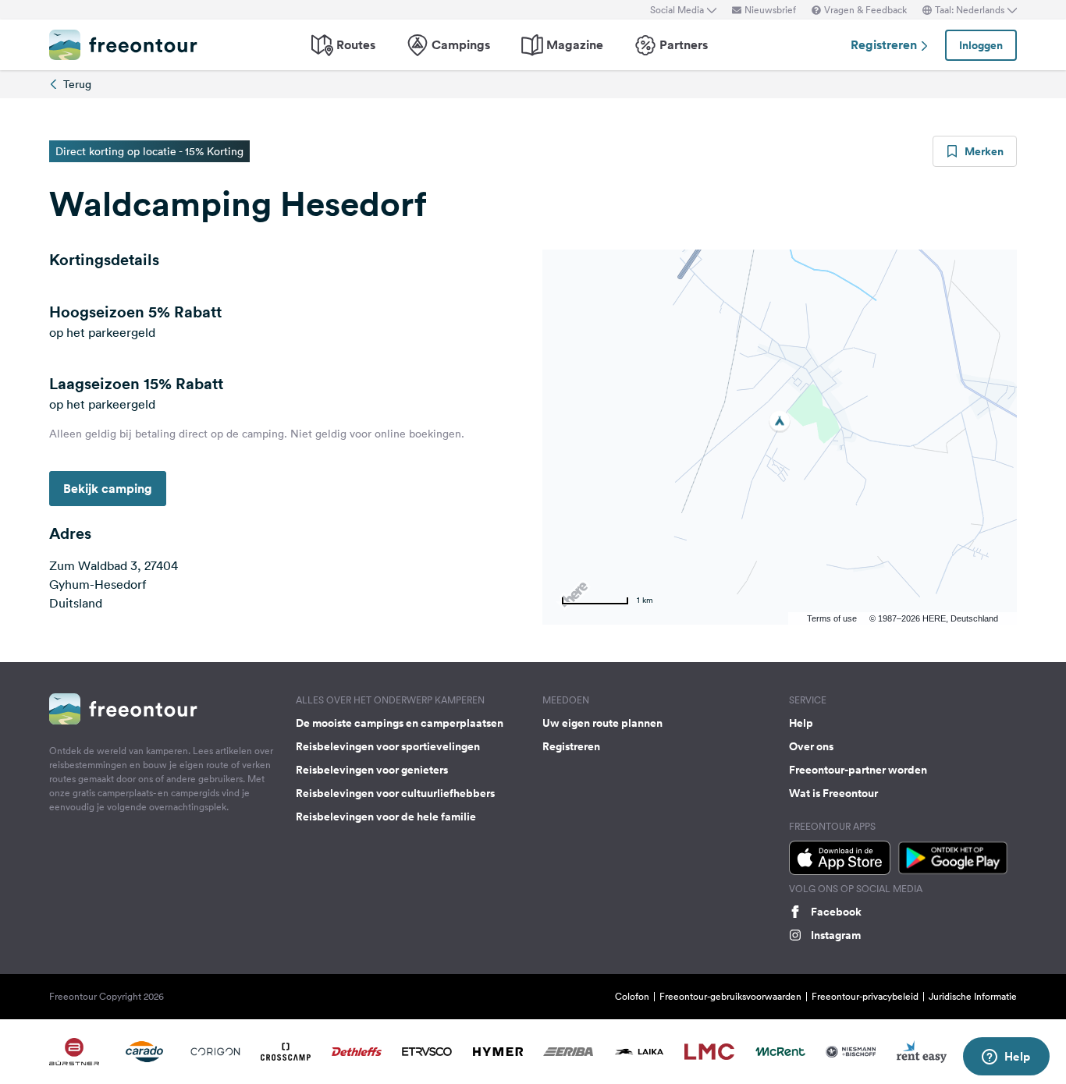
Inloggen (981, 45)
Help (801, 723)
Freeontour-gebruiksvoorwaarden (730, 996)
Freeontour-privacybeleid (865, 996)
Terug (77, 84)
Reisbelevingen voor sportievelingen (388, 746)
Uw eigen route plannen (602, 723)
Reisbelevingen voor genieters (372, 770)
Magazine (574, 45)
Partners (683, 45)
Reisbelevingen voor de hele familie (386, 816)
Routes (355, 45)
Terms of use (832, 618)
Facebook (836, 911)
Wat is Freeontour (833, 793)
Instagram (836, 935)
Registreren (885, 45)
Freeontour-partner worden (858, 770)
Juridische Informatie (973, 996)
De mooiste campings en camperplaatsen (399, 723)
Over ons (811, 746)
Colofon (632, 996)
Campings (461, 45)
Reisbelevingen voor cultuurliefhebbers (395, 793)
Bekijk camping (107, 488)
